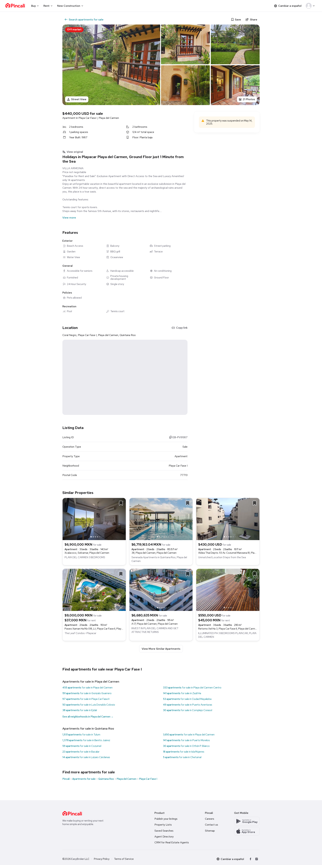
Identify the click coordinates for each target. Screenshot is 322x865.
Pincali (66, 779)
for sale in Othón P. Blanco (186, 746)
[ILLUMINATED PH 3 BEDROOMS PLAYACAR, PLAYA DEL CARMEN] (227, 589)
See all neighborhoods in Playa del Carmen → (87, 716)
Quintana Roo (106, 779)
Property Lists (163, 824)
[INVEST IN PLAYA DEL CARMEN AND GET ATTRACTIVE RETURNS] (161, 589)
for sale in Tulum (81, 734)
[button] (311, 6)
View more (69, 217)
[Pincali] (72, 813)
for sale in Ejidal (79, 710)
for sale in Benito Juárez (86, 740)
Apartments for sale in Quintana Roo (88, 728)
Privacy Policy (102, 858)
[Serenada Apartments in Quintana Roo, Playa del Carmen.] (161, 518)
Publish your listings (165, 819)
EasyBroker (77, 859)
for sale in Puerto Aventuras (187, 704)
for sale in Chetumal (182, 757)
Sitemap (210, 830)
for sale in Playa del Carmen (87, 687)
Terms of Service (124, 858)
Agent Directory (164, 836)
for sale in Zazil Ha (182, 693)
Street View (78, 99)
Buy (33, 6)
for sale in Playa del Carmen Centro (192, 687)
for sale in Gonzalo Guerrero (87, 693)
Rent (46, 6)
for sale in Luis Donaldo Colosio (88, 704)
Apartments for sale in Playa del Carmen (90, 681)
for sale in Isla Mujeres (183, 751)
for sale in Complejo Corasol (187, 710)
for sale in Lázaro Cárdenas (86, 757)
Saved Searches (163, 830)
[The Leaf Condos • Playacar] (94, 589)
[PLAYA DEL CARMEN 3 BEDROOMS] (94, 518)
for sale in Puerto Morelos (186, 740)
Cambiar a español (290, 6)
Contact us (211, 824)
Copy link (181, 327)
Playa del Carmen (126, 779)
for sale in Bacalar (80, 751)
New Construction (68, 6)
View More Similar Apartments (161, 649)
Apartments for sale (84, 779)
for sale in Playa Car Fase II (85, 699)
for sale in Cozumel (81, 746)
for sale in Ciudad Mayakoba (187, 699)
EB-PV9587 (179, 437)
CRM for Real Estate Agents (171, 842)
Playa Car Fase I (148, 779)
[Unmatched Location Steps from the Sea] (227, 518)
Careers (209, 819)
